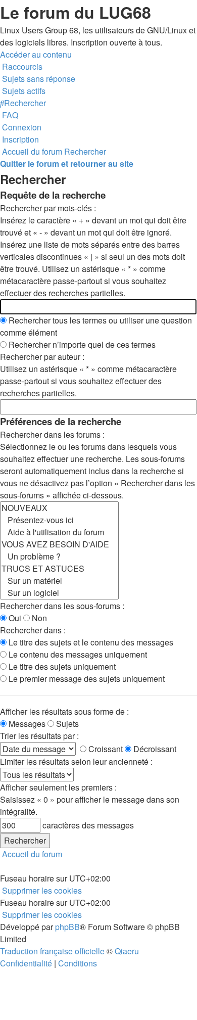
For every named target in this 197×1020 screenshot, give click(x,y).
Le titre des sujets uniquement (61, 666)
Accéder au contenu (36, 54)
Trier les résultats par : (39, 735)
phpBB (67, 927)
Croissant (104, 749)
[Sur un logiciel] (59, 593)
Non (38, 618)
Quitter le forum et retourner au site (66, 163)
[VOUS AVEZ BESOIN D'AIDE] (59, 544)
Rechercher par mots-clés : (48, 208)
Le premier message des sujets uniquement (86, 678)
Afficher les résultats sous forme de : (64, 711)
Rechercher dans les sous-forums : (62, 606)
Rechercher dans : (33, 630)
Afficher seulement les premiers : (58, 787)
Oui (14, 618)
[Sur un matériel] (59, 581)
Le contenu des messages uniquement (77, 654)
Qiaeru (127, 951)
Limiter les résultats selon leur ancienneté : (76, 761)
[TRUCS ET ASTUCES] (59, 569)
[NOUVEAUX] (59, 508)
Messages (26, 723)
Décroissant (153, 749)
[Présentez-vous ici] (59, 520)
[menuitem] (37, 78)
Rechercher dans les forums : (52, 434)
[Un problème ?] (59, 556)
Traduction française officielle (52, 951)
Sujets (66, 723)
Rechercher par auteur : (42, 356)
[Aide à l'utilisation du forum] (59, 532)
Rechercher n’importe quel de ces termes (81, 344)
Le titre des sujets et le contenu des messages (90, 642)
